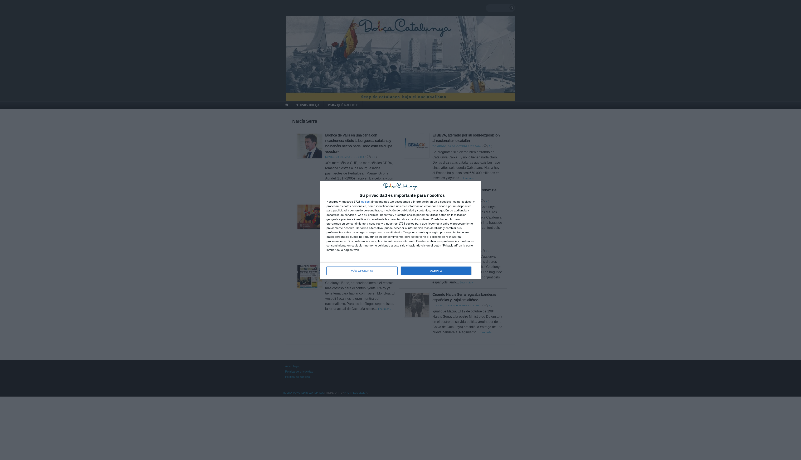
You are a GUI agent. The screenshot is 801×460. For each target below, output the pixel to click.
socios (365, 201)
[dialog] (400, 230)
